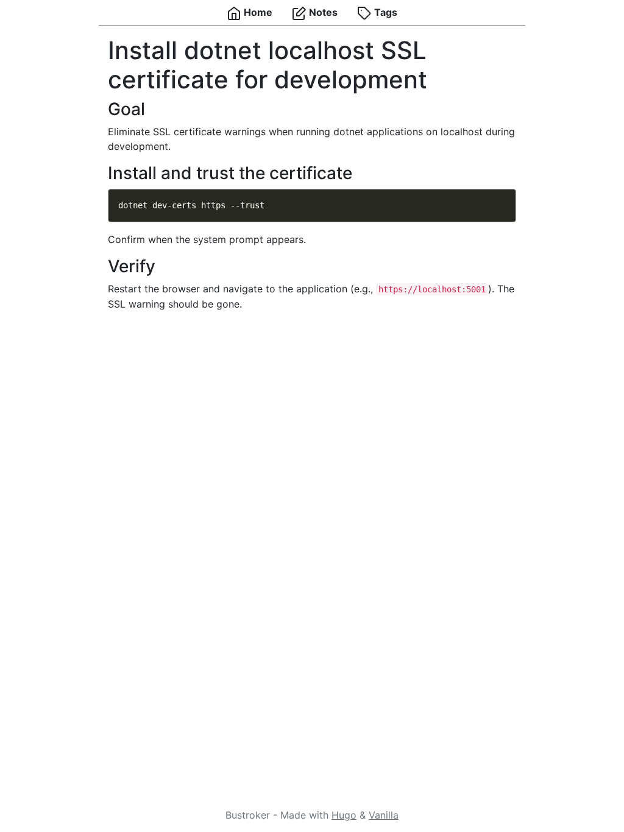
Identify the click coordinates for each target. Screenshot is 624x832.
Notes (322, 12)
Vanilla (384, 815)
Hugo (344, 815)
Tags (384, 12)
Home (256, 12)
